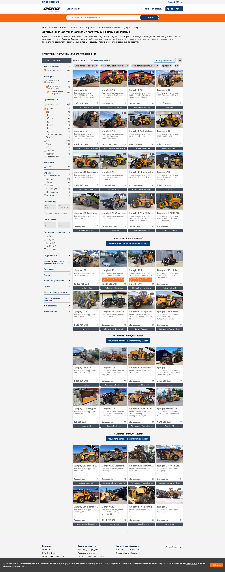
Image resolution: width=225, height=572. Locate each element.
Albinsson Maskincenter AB (86, 189)
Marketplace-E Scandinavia (114, 288)
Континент (49, 163)
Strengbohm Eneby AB (114, 107)
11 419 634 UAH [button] (109, 226)
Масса (47, 275)
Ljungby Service (113, 189)
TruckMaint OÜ (114, 524)
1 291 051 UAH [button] (81, 381)
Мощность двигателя (54, 281)
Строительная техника (57, 27)
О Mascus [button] (46, 549)
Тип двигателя (50, 306)
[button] (56, 60)
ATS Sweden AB (114, 230)
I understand (216, 565)
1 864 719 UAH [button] (81, 144)
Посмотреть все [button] (54, 134)
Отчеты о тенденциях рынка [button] (91, 556)
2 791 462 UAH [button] (108, 185)
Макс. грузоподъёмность (56, 292)
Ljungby (127, 27)
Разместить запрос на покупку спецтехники (128, 243)
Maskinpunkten (86, 288)
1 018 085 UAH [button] (164, 422)
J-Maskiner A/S (86, 426)
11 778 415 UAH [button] (109, 144)
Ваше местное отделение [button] (127, 549)
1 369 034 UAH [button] (164, 103)
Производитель (51, 100)
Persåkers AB (169, 107)
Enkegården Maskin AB (142, 148)
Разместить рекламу (87, 553)
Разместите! (175, 9)
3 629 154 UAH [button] (81, 103)
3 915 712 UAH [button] (108, 520)
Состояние (49, 269)
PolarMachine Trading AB (114, 385)
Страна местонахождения (52, 174)
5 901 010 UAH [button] (81, 185)
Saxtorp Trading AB (169, 288)
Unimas (169, 189)
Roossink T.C (169, 426)
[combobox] (165, 547)
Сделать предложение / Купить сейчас (112, 280)
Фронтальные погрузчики (109, 27)
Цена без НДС (50, 202)
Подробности (50, 256)
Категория (49, 77)
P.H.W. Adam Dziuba (86, 107)
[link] (86, 78)
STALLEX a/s (169, 524)
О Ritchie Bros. (48, 553)
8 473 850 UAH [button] (164, 144)
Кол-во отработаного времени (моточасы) (54, 262)
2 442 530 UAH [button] (164, 185)
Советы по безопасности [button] (53, 556)
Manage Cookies (191, 564)
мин (46, 205)
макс (59, 205)
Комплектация (50, 312)
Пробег (47, 286)
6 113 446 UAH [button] (136, 185)
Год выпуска (50, 220)
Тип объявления (51, 66)
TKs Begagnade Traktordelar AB (169, 329)
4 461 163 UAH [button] (136, 144)
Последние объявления (55, 232)
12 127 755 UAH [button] (81, 284)
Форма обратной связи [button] (126, 553)
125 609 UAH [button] (80, 422)
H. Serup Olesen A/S (86, 230)
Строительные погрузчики (82, 27)
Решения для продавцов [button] (89, 549)
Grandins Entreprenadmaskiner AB (86, 148)
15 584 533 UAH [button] (109, 284)
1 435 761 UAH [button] (81, 325)
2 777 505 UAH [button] (164, 381)
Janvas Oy (86, 329)
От (45, 223)
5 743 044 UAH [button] (136, 284)
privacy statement (9, 566)
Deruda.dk (86, 385)
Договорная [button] (107, 103)
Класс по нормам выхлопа (52, 299)
